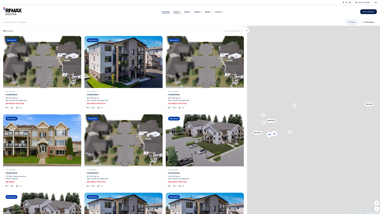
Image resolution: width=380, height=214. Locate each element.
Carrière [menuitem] (218, 12)
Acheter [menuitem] (176, 12)
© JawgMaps (363, 213)
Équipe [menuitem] (207, 12)
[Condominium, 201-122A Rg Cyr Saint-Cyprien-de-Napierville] (123, 62)
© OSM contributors (374, 213)
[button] (294, 105)
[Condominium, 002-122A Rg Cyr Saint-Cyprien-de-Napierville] (205, 62)
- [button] (376, 209)
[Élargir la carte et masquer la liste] (247, 30)
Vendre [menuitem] (187, 12)
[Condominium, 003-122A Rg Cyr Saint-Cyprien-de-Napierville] (42, 62)
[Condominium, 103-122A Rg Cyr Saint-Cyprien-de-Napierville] (205, 140)
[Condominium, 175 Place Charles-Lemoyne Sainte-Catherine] (42, 140)
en (376, 2)
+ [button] (376, 203)
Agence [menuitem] (197, 12)
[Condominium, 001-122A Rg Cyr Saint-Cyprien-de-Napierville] (123, 140)
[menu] (177, 12)
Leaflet (355, 213)
